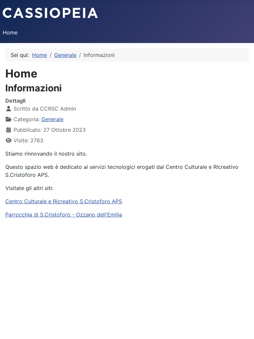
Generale (52, 119)
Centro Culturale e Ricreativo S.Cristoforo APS (63, 201)
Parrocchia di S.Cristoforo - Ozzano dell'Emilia (63, 214)
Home (10, 32)
